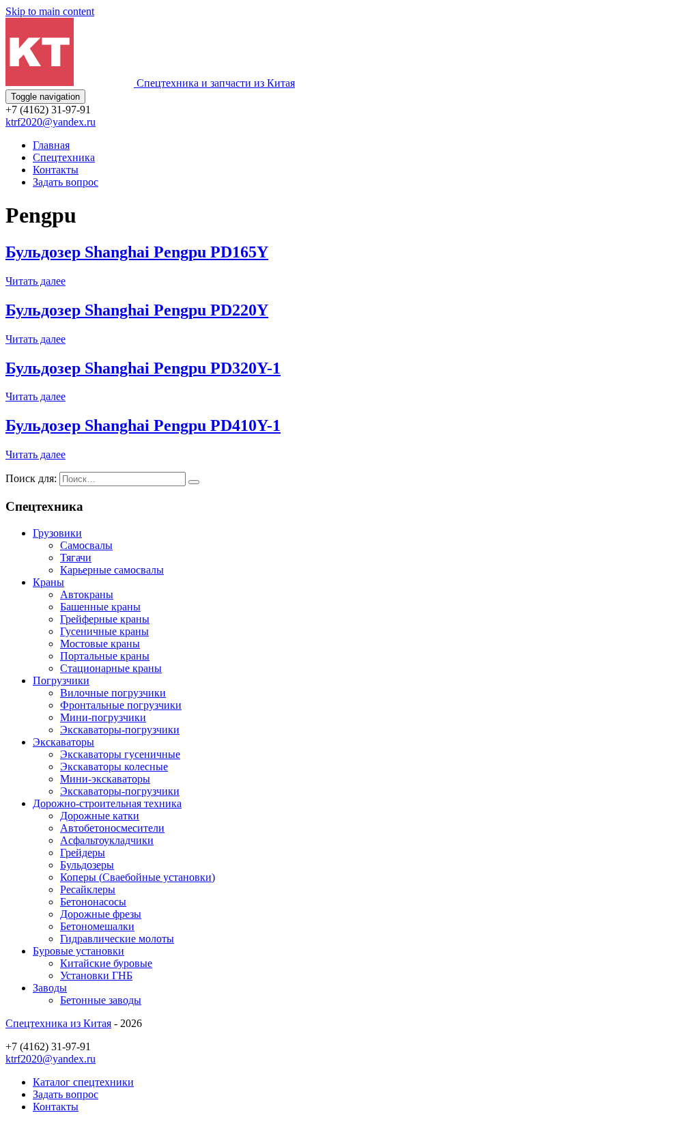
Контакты (56, 169)
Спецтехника (64, 157)
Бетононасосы (93, 902)
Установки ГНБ (96, 975)
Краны (48, 582)
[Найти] (193, 482)
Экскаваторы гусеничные (120, 754)
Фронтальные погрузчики (121, 705)
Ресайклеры (87, 889)
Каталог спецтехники (83, 1082)
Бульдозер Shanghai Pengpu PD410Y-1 (143, 425)
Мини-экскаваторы (105, 779)
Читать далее (35, 281)
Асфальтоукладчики (107, 840)
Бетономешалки (97, 926)
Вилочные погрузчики (113, 693)
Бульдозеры (87, 865)
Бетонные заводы (100, 1000)
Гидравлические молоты (117, 938)
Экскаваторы (63, 742)
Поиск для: (31, 478)
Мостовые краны (100, 643)
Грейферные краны (104, 619)
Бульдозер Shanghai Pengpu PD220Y (136, 310)
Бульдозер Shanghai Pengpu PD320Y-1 (143, 368)
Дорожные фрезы (100, 914)
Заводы (50, 988)
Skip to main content (49, 11)
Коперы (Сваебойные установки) (137, 877)
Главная (51, 145)
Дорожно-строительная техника (107, 803)
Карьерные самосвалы (112, 570)
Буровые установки (78, 951)
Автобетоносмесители (112, 828)
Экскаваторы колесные (114, 766)
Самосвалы (86, 545)
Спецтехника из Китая (58, 1023)
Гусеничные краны (104, 631)
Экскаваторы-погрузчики (120, 729)
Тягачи (75, 557)
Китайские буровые (106, 963)
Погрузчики (61, 680)
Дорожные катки (99, 815)
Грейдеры (82, 852)
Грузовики (57, 533)
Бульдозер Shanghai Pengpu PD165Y (136, 252)
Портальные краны (104, 656)
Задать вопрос (65, 182)
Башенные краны (100, 607)
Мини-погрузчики (103, 717)
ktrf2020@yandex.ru (50, 122)
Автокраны (86, 594)
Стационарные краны (111, 668)
